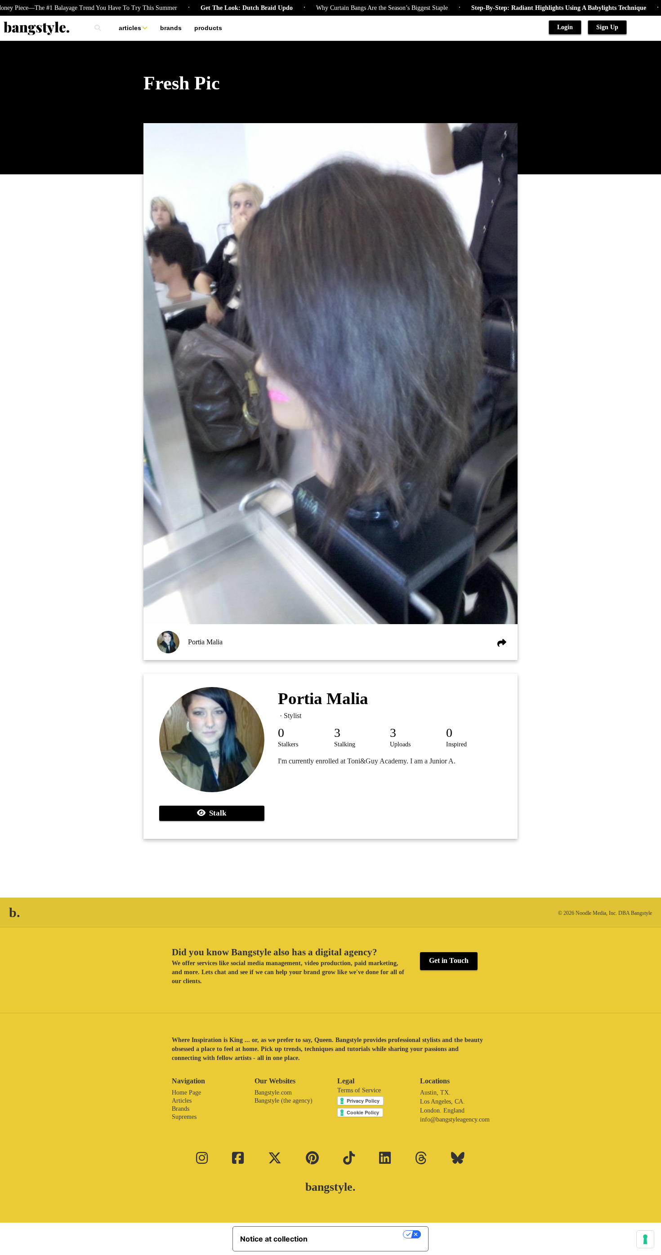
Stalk (215, 813)
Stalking (344, 744)
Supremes (184, 1116)
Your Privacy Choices (359, 1234)
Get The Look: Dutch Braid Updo (211, 7)
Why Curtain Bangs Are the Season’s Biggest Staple (346, 7)
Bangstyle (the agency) (284, 1100)
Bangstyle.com (273, 1092)
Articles (130, 27)
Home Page (186, 1092)
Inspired (456, 744)
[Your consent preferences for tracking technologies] (645, 1239)
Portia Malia (205, 642)
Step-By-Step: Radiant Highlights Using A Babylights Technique (522, 7)
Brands (171, 27)
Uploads (400, 744)
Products (208, 27)
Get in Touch (449, 960)
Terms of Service (359, 1090)
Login (565, 27)
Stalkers (288, 744)
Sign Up (607, 27)
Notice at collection (274, 1238)
